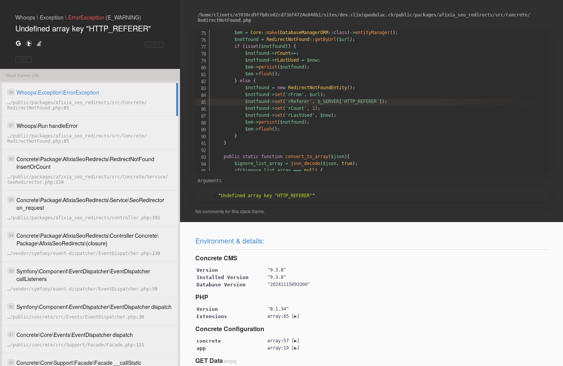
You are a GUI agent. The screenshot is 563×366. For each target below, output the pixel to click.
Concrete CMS (216, 257)
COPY (154, 44)
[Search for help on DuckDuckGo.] (29, 43)
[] (283, 316)
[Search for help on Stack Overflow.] (39, 43)
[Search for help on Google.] (18, 43)
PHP (201, 296)
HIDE (23, 59)
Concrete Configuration (229, 328)
